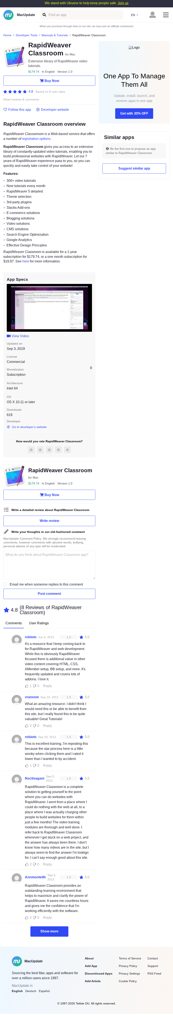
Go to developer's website (29, 427)
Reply (47, 686)
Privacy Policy (128, 966)
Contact (152, 958)
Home (7, 35)
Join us (123, 3)
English (17, 991)
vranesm (32, 697)
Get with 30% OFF (134, 113)
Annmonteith (35, 877)
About (89, 958)
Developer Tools (26, 35)
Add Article (93, 981)
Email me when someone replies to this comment (46, 584)
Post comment (49, 593)
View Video (20, 336)
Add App (91, 966)
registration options (36, 138)
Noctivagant (34, 778)
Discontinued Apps (98, 973)
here (25, 261)
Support (152, 966)
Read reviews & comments (21, 99)
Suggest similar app (134, 168)
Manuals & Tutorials (55, 35)
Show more (49, 931)
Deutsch (30, 991)
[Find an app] (44, 14)
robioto (30, 637)
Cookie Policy (128, 981)
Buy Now (52, 81)
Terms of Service (130, 958)
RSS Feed (154, 973)
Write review (49, 521)
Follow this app (19, 109)
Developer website (55, 109)
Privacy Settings (129, 973)
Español (44, 991)
